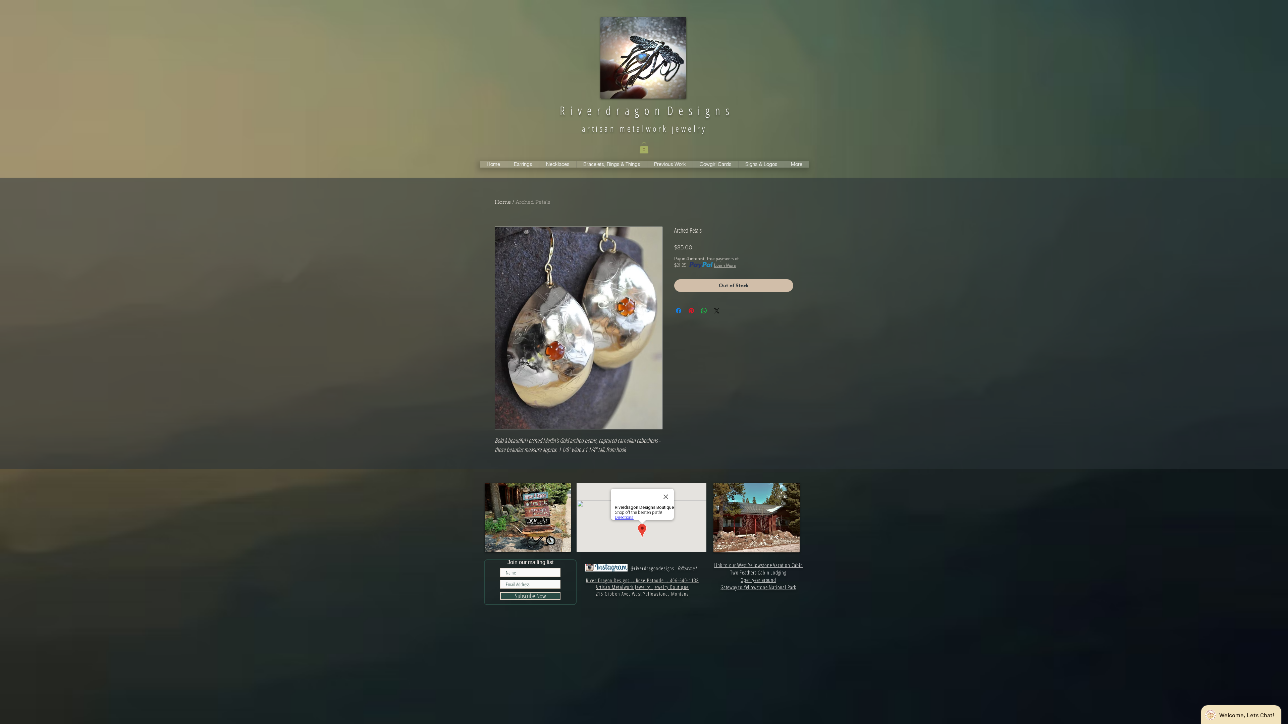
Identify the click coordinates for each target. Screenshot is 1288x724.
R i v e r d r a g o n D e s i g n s (644, 110)
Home (503, 202)
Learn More (725, 265)
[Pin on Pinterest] (691, 311)
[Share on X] (717, 311)
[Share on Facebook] (679, 311)
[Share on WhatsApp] (704, 311)
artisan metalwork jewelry (644, 128)
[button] (644, 147)
